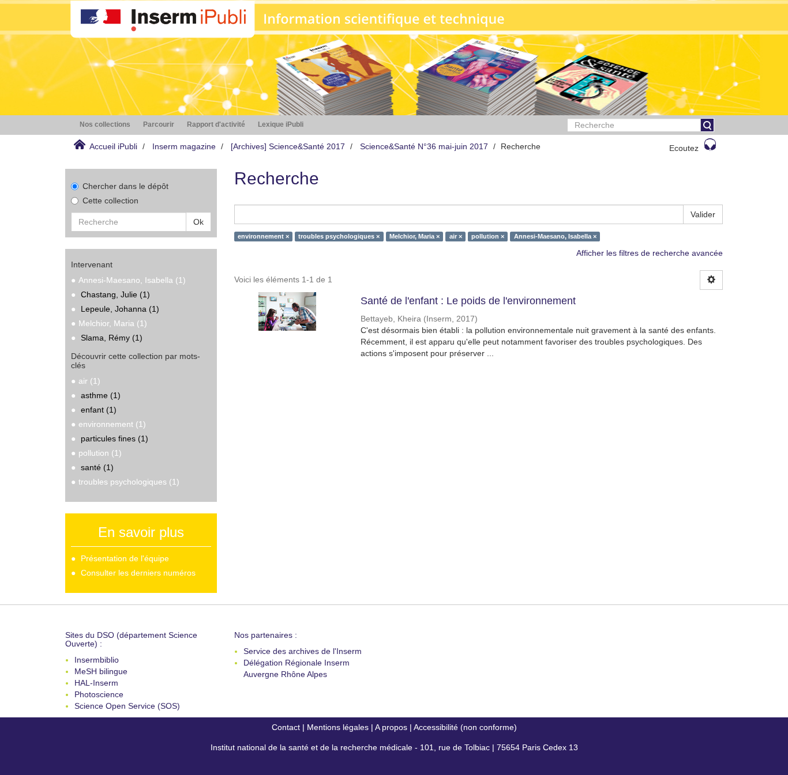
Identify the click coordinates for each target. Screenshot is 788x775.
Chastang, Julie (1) (115, 294)
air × (455, 236)
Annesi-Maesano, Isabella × (555, 236)
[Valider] (707, 125)
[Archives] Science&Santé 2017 (288, 146)
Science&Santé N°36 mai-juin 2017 (424, 146)
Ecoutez (684, 148)
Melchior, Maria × (414, 236)
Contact (286, 727)
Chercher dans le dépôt (125, 186)
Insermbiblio (96, 659)
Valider (703, 214)
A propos (391, 727)
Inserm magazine (184, 146)
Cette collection (110, 200)
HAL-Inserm (96, 682)
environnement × (263, 236)
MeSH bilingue (100, 671)
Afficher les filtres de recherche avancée (649, 253)
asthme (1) (101, 395)
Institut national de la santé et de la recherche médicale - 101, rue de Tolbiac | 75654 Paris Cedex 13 (394, 747)
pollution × (487, 236)
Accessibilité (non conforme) (465, 727)
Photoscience (98, 694)
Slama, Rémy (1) (111, 337)
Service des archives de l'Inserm (302, 651)
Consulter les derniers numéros (138, 572)
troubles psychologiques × (339, 236)
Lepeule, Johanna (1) (120, 308)
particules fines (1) (114, 438)
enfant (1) (99, 409)
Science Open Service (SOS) (127, 705)
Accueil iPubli (113, 146)
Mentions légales (338, 727)
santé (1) (97, 467)
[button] (105, 124)
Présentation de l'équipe (125, 558)
